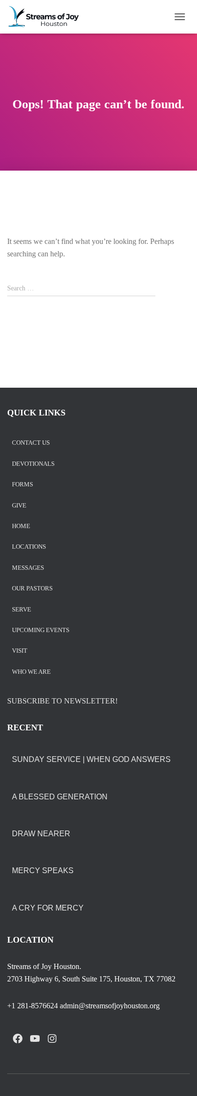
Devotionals (33, 464)
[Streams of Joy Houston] (47, 17)
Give (19, 505)
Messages (28, 568)
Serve (21, 609)
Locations (29, 547)
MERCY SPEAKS (43, 870)
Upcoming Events (40, 630)
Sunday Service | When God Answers (91, 759)
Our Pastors (32, 588)
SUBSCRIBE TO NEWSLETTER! (62, 701)
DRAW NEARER (41, 834)
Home (21, 526)
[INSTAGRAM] (52, 1038)
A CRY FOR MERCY (48, 908)
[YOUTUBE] (35, 1038)
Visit (19, 651)
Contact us (31, 443)
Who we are (31, 672)
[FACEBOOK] (17, 1038)
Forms (22, 484)
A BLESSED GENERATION (60, 797)
